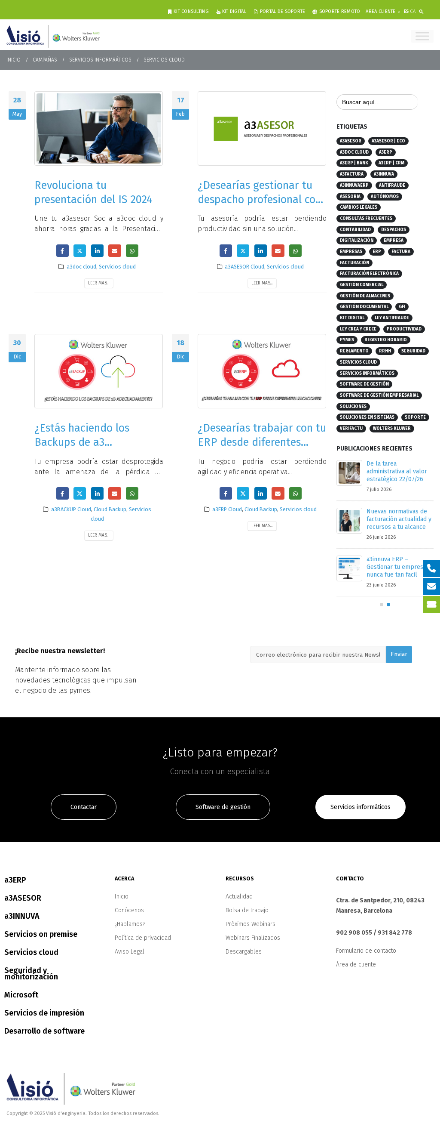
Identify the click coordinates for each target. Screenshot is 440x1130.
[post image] (98, 128)
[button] (423, 10)
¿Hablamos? (130, 931)
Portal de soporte (283, 11)
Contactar (83, 814)
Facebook (62, 250)
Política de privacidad (143, 945)
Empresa (393, 240)
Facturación (354, 263)
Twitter (79, 250)
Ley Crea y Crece (358, 329)
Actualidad (239, 904)
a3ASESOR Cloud (244, 266)
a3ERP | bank (354, 163)
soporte (415, 417)
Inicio (121, 904)
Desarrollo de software (44, 1039)
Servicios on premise (40, 942)
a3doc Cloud (354, 152)
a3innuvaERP (354, 185)
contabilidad (355, 229)
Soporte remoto (340, 11)
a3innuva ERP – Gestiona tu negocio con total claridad (400, 471)
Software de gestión (364, 384)
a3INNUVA (384, 174)
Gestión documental (364, 306)
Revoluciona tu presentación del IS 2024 (93, 192)
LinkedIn (97, 250)
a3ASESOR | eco (388, 141)
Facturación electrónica (369, 273)
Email (114, 250)
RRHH (385, 351)
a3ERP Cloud (227, 509)
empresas (351, 251)
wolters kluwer (392, 428)
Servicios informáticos (367, 373)
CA (413, 11)
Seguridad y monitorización (31, 981)
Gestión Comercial (361, 284)
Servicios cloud (117, 266)
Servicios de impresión (44, 1020)
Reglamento (354, 351)
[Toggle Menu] (422, 36)
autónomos (385, 196)
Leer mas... (99, 283)
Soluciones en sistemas (367, 417)
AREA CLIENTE (380, 11)
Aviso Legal (129, 959)
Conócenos (129, 918)
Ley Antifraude (392, 318)
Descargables (244, 959)
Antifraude (392, 185)
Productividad (404, 329)
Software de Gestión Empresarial (379, 395)
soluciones (353, 406)
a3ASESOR (350, 141)
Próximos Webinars (250, 931)
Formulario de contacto (366, 958)
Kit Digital (234, 11)
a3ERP (385, 152)
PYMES (347, 340)
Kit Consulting (191, 11)
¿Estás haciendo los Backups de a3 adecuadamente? (81, 442)
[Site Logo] (53, 36)
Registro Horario (385, 340)
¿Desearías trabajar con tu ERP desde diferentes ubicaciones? (262, 442)
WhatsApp (132, 250)
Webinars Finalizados (253, 945)
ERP (377, 251)
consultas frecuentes (366, 218)
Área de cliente (356, 972)
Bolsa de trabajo (247, 918)
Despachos (393, 229)
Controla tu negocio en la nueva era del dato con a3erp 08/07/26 (398, 519)
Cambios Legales (358, 207)
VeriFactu (351, 428)
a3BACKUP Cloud (71, 509)
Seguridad (413, 351)
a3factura (352, 174)
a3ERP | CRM (391, 163)
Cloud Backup (110, 509)
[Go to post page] (349, 473)
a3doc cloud (81, 266)
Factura (400, 251)
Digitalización (356, 240)
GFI (402, 306)
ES (406, 11)
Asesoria (350, 196)
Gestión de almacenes (365, 296)
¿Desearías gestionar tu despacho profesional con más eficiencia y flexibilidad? (259, 206)
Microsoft (21, 1002)
